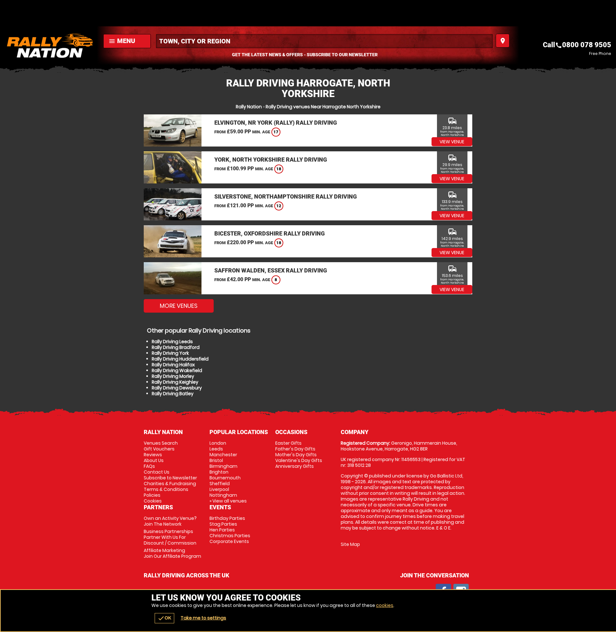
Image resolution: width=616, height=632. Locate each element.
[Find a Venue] (324, 41)
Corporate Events (229, 541)
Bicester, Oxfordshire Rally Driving (269, 233)
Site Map (350, 544)
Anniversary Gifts (294, 466)
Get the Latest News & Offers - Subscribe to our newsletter (305, 54)
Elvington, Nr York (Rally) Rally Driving (275, 122)
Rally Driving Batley (172, 393)
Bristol (216, 460)
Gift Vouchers (159, 449)
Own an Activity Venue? (170, 521)
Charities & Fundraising (170, 483)
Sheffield (220, 483)
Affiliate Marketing (172, 553)
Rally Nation (249, 106)
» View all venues (228, 501)
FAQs (149, 466)
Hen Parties (222, 530)
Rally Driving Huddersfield (180, 359)
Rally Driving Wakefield (177, 370)
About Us (154, 460)
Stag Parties (223, 524)
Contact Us (156, 472)
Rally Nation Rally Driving (50, 46)
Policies (152, 495)
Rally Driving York (170, 353)
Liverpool (219, 489)
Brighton (219, 472)
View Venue (452, 141)
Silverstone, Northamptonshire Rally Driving (285, 196)
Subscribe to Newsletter (170, 478)
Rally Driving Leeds (172, 341)
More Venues (179, 306)
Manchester (223, 454)
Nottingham (223, 495)
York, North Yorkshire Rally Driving (270, 159)
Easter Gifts (288, 443)
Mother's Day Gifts (296, 454)
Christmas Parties (230, 535)
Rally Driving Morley (173, 376)
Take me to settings (203, 618)
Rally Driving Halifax (173, 364)
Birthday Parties (227, 518)
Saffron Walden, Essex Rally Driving (270, 270)
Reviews (153, 454)
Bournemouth (225, 478)
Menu (121, 41)
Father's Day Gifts (295, 449)
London (218, 443)
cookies (384, 605)
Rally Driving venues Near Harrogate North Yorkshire (323, 106)
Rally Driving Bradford (176, 347)
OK (164, 618)
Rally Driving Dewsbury (177, 388)
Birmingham (223, 466)
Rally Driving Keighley (175, 382)
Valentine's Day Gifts (298, 460)
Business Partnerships (170, 537)
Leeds (216, 449)
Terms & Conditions (166, 489)
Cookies (153, 501)
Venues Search (161, 443)
